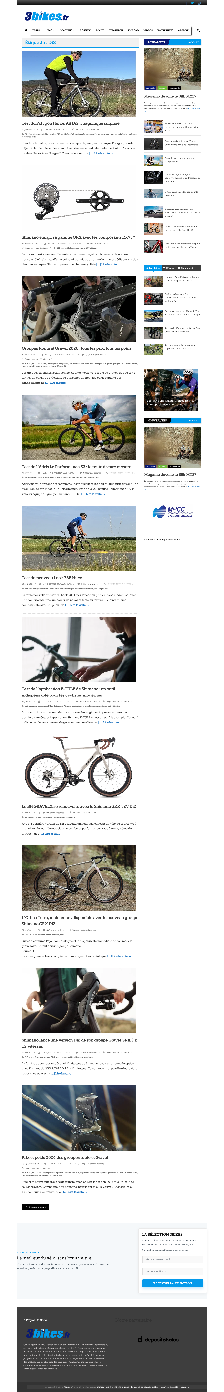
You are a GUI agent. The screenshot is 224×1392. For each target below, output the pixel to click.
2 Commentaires (88, 701)
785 (26, 588)
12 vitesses (29, 817)
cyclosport (41, 588)
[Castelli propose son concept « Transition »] (153, 160)
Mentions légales (120, 1387)
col (34, 588)
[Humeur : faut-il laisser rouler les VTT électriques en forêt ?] (153, 281)
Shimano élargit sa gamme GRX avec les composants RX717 (78, 237)
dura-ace (76, 363)
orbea (48, 934)
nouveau (79, 248)
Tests (36, 30)
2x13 (39, 363)
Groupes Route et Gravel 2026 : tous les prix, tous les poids (76, 348)
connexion (43, 706)
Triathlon (116, 30)
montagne (69, 588)
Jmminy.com (102, 1387)
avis (42, 134)
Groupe (38, 1057)
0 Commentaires (58, 129)
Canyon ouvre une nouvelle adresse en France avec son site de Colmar (182, 212)
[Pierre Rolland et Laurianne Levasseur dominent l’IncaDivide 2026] (153, 126)
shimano (94, 248)
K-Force (133, 363)
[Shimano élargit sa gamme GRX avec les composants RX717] (79, 197)
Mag (49, 30)
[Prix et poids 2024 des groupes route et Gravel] (79, 1118)
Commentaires (188, 268)
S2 (82, 477)
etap (87, 363)
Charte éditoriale (169, 1387)
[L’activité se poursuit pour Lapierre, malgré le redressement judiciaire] (153, 177)
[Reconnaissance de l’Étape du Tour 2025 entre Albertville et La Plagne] (153, 315)
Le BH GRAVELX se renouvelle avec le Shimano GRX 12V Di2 (79, 806)
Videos (148, 30)
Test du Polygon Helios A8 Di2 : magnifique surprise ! (72, 123)
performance (86, 134)
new (73, 248)
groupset (46, 1057)
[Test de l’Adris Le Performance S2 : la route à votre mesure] (79, 427)
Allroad (133, 30)
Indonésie (75, 134)
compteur (33, 706)
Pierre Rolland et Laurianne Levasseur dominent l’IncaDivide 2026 (182, 127)
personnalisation (74, 706)
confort (53, 134)
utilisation (115, 706)
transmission (50, 366)
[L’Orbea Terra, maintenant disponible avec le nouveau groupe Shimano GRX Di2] (79, 878)
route (29, 366)
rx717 (87, 248)
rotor (24, 366)
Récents (170, 268)
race (107, 134)
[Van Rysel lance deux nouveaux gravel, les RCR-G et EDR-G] (153, 229)
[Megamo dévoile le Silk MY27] (172, 70)
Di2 (58, 134)
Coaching (66, 30)
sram (43, 366)
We (65, 366)
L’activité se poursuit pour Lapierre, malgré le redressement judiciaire (182, 178)
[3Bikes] (48, 1332)
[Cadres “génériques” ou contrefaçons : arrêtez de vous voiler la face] (153, 298)
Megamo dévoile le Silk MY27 (170, 96)
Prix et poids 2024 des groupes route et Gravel (65, 1157)
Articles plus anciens (36, 1207)
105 (26, 363)
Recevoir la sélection (172, 1283)
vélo (34, 137)
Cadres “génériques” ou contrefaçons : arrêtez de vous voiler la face (180, 297)
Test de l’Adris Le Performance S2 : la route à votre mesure (76, 466)
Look (62, 588)
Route (100, 30)
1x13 (34, 363)
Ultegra (60, 366)
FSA (104, 363)
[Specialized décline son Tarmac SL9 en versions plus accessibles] (153, 143)
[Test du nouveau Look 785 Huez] (79, 538)
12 (30, 363)
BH (36, 817)
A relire (183, 30)
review (25, 137)
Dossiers (85, 30)
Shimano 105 (90, 477)
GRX (69, 248)
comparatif (63, 363)
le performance (49, 477)
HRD (127, 363)
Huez (57, 588)
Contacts (184, 1387)
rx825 (71, 1057)
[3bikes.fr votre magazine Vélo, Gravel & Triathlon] (26, 30)
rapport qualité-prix (118, 134)
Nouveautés (165, 30)
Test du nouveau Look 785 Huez (52, 577)
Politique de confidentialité (145, 1387)
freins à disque (96, 363)
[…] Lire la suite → (101, 153)
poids (94, 134)
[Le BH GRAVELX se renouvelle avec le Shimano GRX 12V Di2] (79, 767)
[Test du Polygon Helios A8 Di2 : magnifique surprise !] (79, 83)
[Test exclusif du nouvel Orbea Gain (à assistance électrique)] (153, 332)
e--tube (55, 706)
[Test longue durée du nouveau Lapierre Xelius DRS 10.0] (153, 349)
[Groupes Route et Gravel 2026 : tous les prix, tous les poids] (79, 308)
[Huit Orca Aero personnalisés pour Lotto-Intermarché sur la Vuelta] (153, 246)
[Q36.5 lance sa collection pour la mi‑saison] (153, 194)
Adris (27, 477)
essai (63, 134)
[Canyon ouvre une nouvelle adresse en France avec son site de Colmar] (153, 211)
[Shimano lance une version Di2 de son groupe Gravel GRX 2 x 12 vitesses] (79, 1000)
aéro (30, 134)
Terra (62, 934)
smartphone (101, 706)
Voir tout (193, 42)
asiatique (36, 134)
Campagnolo (52, 363)
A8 (26, 134)
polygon (101, 134)
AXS (44, 363)
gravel (63, 248)
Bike (47, 134)
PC (65, 706)
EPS (82, 363)
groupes (116, 363)
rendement (132, 134)
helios (67, 134)
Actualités (150, 88)
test (29, 137)
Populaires (154, 268)
